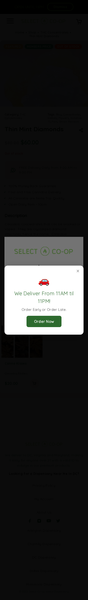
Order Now (44, 321)
